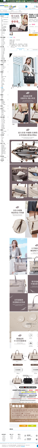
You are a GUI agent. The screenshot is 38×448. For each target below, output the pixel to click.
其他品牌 (2, 45)
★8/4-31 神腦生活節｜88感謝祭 (4, 20)
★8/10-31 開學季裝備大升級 (4, 22)
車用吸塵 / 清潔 (3, 151)
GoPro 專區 (2, 118)
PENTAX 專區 (3, 120)
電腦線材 (2, 88)
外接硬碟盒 (2, 84)
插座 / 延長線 (3, 115)
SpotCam (2, 113)
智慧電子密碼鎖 (3, 111)
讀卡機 (2, 77)
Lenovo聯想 (2, 68)
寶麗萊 (2, 140)
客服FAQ (19, 436)
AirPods (27, 8)
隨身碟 (2, 73)
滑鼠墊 (2, 86)
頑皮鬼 (2, 92)
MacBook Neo (3, 31)
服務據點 (4, 3)
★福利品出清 (3, 28)
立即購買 (32, 425)
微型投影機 (2, 107)
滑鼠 (1, 75)
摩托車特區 (2, 156)
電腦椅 (2, 97)
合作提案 (11, 438)
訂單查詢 (11, 437)
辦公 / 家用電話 (3, 104)
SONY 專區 (2, 119)
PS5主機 (2, 54)
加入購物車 (33, 34)
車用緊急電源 (3, 150)
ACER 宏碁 (2, 39)
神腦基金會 (3, 436)
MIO (1, 136)
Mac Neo (24, 8)
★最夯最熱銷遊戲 (3, 27)
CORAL (2, 138)
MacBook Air (3, 32)
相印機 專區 (2, 127)
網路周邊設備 (3, 102)
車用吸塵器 (2, 145)
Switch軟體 (2, 52)
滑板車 (2, 161)
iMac (2, 34)
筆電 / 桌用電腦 (3, 37)
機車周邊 (2, 158)
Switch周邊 (2, 53)
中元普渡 (29, 8)
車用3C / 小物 (3, 143)
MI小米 (2, 69)
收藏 (14, 37)
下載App (1, 3)
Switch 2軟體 (3, 49)
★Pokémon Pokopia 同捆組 (4, 18)
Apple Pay (36, 26)
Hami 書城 (2, 63)
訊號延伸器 (2, 103)
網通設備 (2, 99)
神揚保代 (6, 3)
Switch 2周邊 (3, 50)
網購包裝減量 (19, 438)
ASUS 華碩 (2, 38)
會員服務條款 (4, 438)
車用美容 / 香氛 (3, 152)
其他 (1, 93)
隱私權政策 (3, 439)
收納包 (2, 85)
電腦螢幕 (2, 64)
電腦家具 (2, 94)
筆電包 (20, 10)
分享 (11, 37)
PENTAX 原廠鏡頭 (3, 131)
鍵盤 (1, 74)
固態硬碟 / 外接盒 (3, 76)
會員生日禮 (11, 436)
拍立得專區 (2, 126)
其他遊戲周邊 (3, 59)
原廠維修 (19, 437)
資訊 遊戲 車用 (5, 10)
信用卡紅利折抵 (31, 26)
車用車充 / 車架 (3, 153)
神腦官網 (4, 435)
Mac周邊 (2, 83)
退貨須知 (19, 435)
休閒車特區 (2, 160)
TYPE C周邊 (3, 78)
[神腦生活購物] (8, 6)
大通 (1, 139)
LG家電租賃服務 (33, 8)
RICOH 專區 (3, 121)
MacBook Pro (3, 33)
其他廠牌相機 (3, 128)
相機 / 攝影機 (3, 117)
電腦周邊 (12, 10)
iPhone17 (20, 8)
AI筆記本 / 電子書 (3, 60)
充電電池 (2, 114)
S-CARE (33, 3)
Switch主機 (2, 51)
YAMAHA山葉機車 (3, 157)
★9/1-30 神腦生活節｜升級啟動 (4, 25)
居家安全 (2, 108)
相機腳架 (2, 132)
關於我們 (4, 437)
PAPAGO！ (2, 137)
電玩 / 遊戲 (2, 46)
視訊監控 (2, 112)
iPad (22, 8)
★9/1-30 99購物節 (3, 26)
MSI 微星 (2, 40)
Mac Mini (2, 35)
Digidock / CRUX (3, 144)
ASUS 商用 (2, 44)
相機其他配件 (3, 133)
